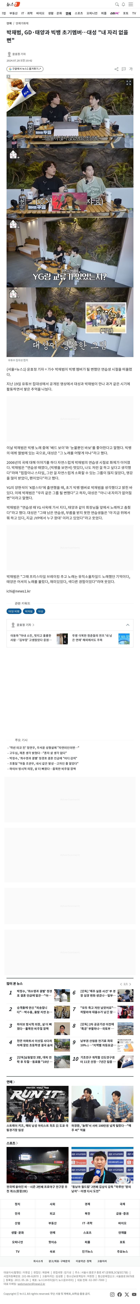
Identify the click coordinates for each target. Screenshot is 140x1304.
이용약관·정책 (84, 1261)
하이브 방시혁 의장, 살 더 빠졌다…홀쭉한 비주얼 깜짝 (42, 769)
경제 (87, 1204)
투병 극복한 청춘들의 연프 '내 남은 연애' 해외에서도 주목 (92, 638)
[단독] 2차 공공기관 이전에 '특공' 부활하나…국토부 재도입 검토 (97, 1028)
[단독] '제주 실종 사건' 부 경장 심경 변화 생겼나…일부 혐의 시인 (98, 995)
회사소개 (38, 1261)
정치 (17, 1204)
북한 (87, 1214)
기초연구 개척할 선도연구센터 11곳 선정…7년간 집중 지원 (98, 1062)
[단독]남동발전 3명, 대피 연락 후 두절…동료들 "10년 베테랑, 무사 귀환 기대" (34, 1062)
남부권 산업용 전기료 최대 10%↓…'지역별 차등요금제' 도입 (96, 1045)
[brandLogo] (13, 4)
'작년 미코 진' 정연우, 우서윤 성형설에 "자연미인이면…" (44, 748)
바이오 (122, 1223)
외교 (52, 1214)
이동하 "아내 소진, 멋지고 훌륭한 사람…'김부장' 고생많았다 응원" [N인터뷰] (30, 638)
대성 (40, 611)
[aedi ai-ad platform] (27, 80)
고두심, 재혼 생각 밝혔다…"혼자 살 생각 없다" (38, 753)
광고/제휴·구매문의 (59, 1261)
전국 (17, 1214)
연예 (9, 23)
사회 (52, 1204)
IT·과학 (87, 1223)
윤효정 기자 (19, 54)
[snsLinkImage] (112, 1294)
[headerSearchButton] (117, 4)
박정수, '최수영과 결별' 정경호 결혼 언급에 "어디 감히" (43, 758)
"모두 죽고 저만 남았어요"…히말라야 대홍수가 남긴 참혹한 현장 (98, 1012)
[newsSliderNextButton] (130, 984)
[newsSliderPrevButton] (121, 984)
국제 (122, 1204)
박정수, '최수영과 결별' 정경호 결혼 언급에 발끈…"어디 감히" (34, 995)
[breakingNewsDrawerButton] (123, 4)
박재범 (29, 611)
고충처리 (102, 1261)
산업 (17, 1223)
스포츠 (11, 1143)
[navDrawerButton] (130, 4)
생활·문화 (17, 1233)
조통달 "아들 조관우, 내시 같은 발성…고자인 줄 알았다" (43, 763)
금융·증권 (122, 1214)
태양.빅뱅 (14, 611)
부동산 (52, 1223)
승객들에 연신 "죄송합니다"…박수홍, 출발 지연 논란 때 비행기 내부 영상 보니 (34, 1012)
